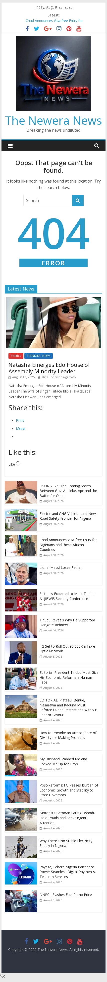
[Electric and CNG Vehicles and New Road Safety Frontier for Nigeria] (21, 511)
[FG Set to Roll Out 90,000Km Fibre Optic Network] (21, 644)
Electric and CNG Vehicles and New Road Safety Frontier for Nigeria (68, 516)
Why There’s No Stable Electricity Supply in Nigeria (66, 843)
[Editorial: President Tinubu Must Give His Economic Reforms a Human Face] (21, 670)
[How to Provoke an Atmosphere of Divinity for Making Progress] (21, 730)
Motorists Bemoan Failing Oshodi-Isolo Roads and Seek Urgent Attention (67, 817)
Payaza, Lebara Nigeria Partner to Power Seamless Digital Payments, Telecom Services (68, 872)
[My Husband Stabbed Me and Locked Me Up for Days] (21, 756)
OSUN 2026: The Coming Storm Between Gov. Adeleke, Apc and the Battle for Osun (68, 491)
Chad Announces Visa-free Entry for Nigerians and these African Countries (68, 544)
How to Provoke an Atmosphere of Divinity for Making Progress (68, 735)
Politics (16, 356)
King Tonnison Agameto (59, 377)
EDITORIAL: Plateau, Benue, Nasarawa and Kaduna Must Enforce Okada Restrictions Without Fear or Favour (68, 707)
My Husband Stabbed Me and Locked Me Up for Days (63, 761)
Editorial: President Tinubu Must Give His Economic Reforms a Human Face (69, 677)
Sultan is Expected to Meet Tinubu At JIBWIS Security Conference (67, 596)
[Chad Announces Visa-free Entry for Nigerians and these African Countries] (21, 537)
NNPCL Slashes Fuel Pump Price (66, 894)
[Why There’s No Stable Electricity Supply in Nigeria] (21, 838)
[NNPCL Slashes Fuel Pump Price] (21, 892)
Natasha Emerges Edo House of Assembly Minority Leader (49, 368)
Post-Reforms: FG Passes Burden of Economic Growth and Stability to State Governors (69, 790)
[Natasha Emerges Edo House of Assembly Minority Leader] (53, 299)
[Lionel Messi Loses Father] (21, 565)
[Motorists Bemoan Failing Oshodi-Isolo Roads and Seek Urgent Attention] (21, 810)
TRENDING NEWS (38, 356)
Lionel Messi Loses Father (61, 567)
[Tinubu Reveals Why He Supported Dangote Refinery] (21, 617)
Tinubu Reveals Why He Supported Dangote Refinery (67, 622)
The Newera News (53, 120)
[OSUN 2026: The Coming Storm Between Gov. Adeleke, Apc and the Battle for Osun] (21, 483)
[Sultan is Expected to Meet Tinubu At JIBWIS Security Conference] (21, 591)
